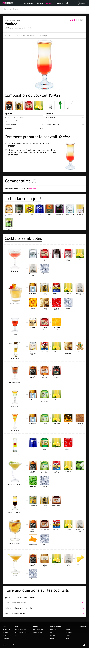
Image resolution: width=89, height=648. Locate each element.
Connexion (82, 3)
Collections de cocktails (21, 632)
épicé (9, 28)
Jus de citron (9, 128)
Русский (68, 635)
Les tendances (28, 3)
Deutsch (52, 632)
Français (68, 629)
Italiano (68, 638)
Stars (16, 635)
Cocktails (49, 3)
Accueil (6, 20)
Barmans (40, 3)
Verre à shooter (51, 117)
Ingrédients (59, 3)
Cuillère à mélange (52, 124)
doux (13, 28)
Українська (69, 632)
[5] (79, 20)
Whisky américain (15, 117)
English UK (53, 629)
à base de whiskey (21, 28)
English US (53, 638)
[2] (72, 20)
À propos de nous (38, 629)
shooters (30, 28)
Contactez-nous (37, 632)
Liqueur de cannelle (11, 121)
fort (6, 28)
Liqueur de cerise (10, 124)
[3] (74, 20)
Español (52, 635)
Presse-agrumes (51, 121)
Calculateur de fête (20, 629)
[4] (76, 20)
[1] (70, 20)
